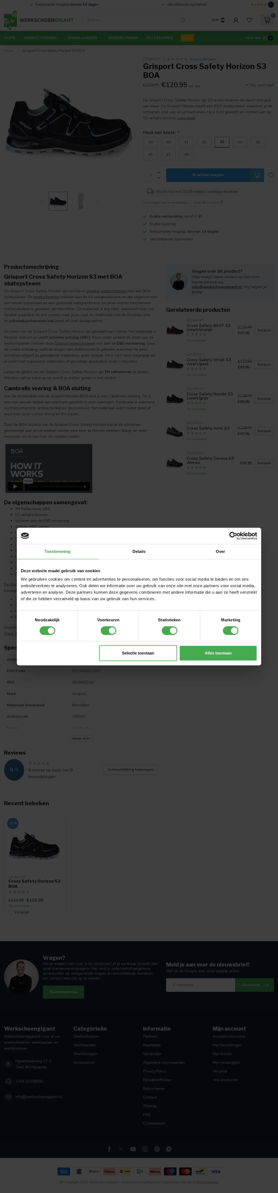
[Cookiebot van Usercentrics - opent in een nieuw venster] (233, 536)
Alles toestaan (218, 653)
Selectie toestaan (138, 653)
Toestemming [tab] (57, 551)
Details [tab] (139, 551)
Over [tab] (220, 551)
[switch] (108, 630)
